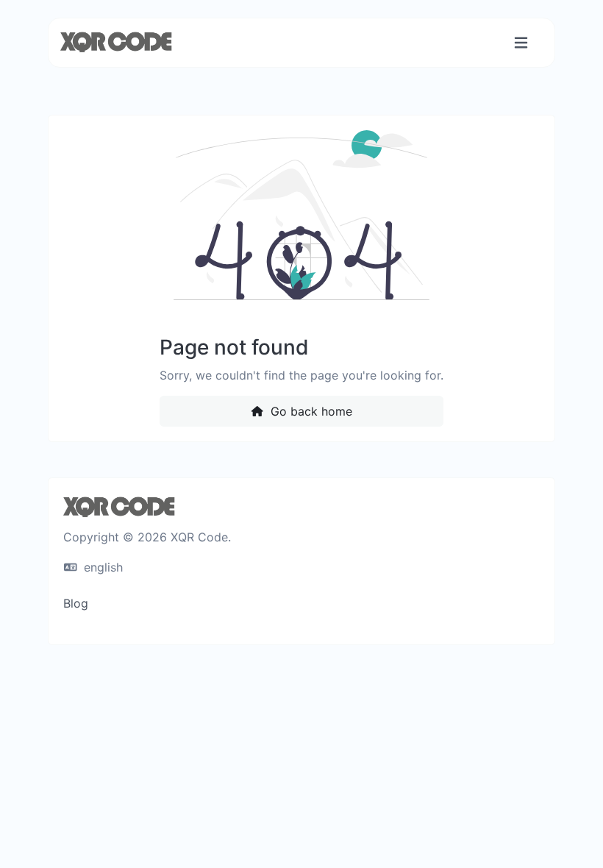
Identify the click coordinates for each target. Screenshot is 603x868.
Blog (75, 603)
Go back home (309, 411)
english (101, 567)
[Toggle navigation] (521, 43)
